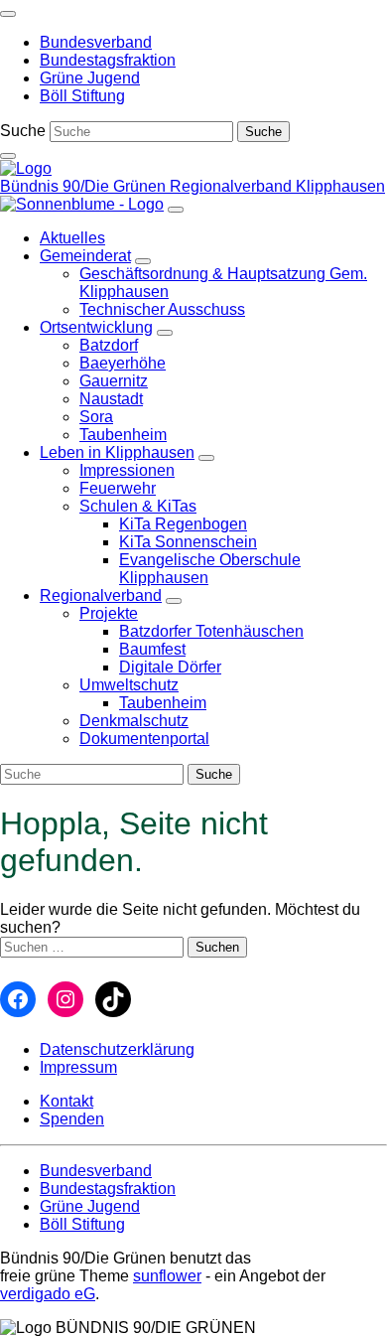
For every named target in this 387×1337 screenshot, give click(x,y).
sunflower (167, 1275)
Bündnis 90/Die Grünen (85, 186)
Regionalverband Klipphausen (277, 186)
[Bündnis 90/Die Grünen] (26, 168)
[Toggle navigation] (8, 14)
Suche (23, 130)
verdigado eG (47, 1293)
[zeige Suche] (8, 156)
